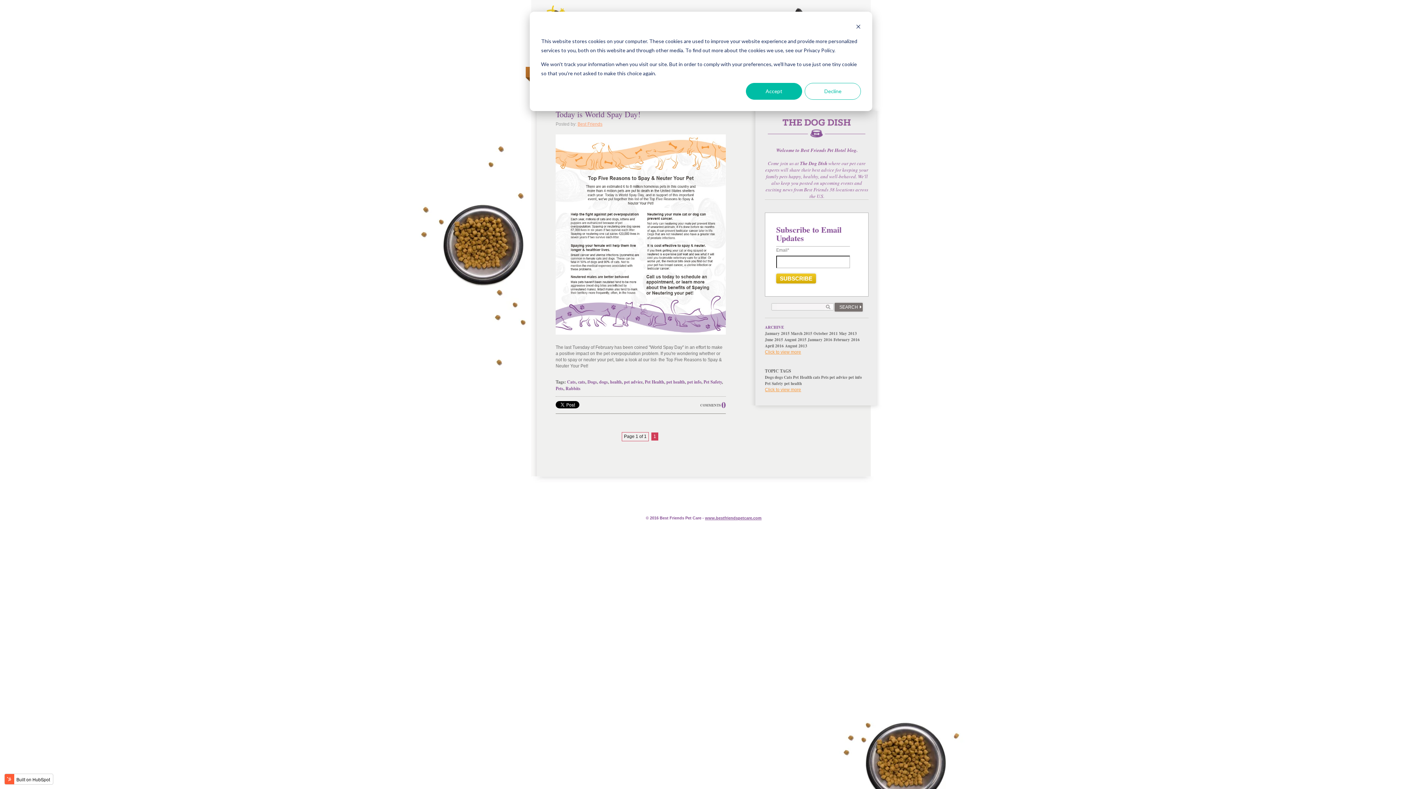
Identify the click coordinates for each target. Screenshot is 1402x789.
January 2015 (777, 333)
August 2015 (795, 340)
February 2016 (847, 340)
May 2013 (848, 333)
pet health (675, 382)
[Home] (817, 132)
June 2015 (774, 340)
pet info (694, 382)
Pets (559, 388)
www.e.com (733, 518)
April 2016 (774, 346)
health (616, 382)
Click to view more (783, 352)
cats (581, 382)
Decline (833, 91)
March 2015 (801, 333)
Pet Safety (713, 382)
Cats (571, 382)
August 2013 (796, 346)
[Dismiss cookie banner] (858, 27)
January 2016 (820, 340)
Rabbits (573, 388)
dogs (603, 382)
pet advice (633, 382)
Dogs (592, 382)
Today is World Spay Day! (598, 114)
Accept (774, 91)
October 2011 (825, 333)
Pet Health (654, 382)
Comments (710, 405)
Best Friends (590, 124)
